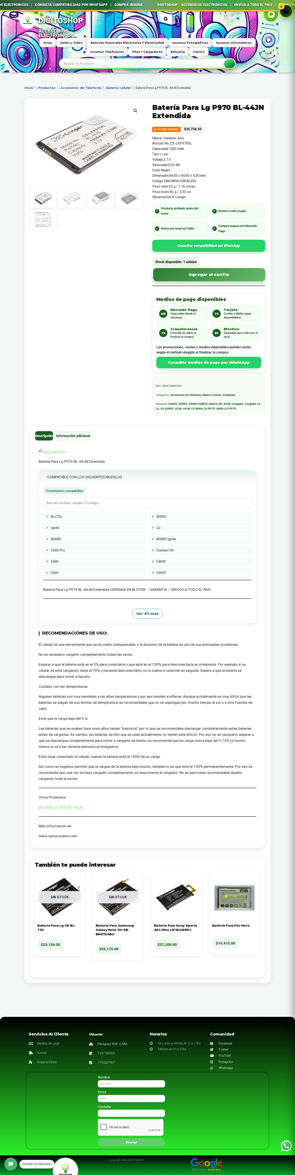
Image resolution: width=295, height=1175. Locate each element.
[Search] (229, 63)
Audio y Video (71, 42)
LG (157, 408)
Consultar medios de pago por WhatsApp (209, 362)
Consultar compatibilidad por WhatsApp (209, 246)
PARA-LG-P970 (226, 408)
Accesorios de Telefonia (80, 88)
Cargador (237, 403)
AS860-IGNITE (198, 403)
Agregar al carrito (209, 274)
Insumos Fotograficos (190, 42)
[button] (135, 111)
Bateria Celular (118, 88)
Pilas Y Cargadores (147, 51)
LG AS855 (166, 408)
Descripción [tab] (44, 436)
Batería (213, 403)
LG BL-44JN (182, 408)
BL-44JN (224, 403)
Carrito (199, 51)
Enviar (131, 1142)
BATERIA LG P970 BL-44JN (60, 807)
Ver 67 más (147, 614)
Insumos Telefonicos (107, 51)
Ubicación (96, 1034)
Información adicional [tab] (73, 436)
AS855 (183, 403)
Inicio (47, 42)
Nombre (104, 1077)
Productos (47, 88)
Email (102, 1092)
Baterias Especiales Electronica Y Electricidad (127, 42)
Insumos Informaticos (234, 42)
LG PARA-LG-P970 (203, 408)
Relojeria (178, 51)
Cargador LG (252, 403)
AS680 (172, 403)
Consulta (104, 1107)
